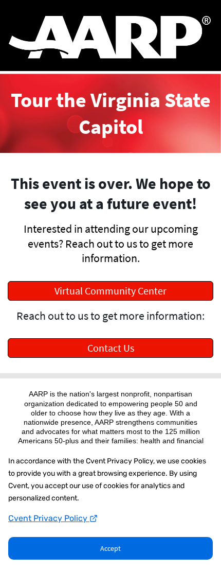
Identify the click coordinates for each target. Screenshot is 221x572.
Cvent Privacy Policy (48, 518)
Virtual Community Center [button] (110, 290)
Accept (110, 548)
